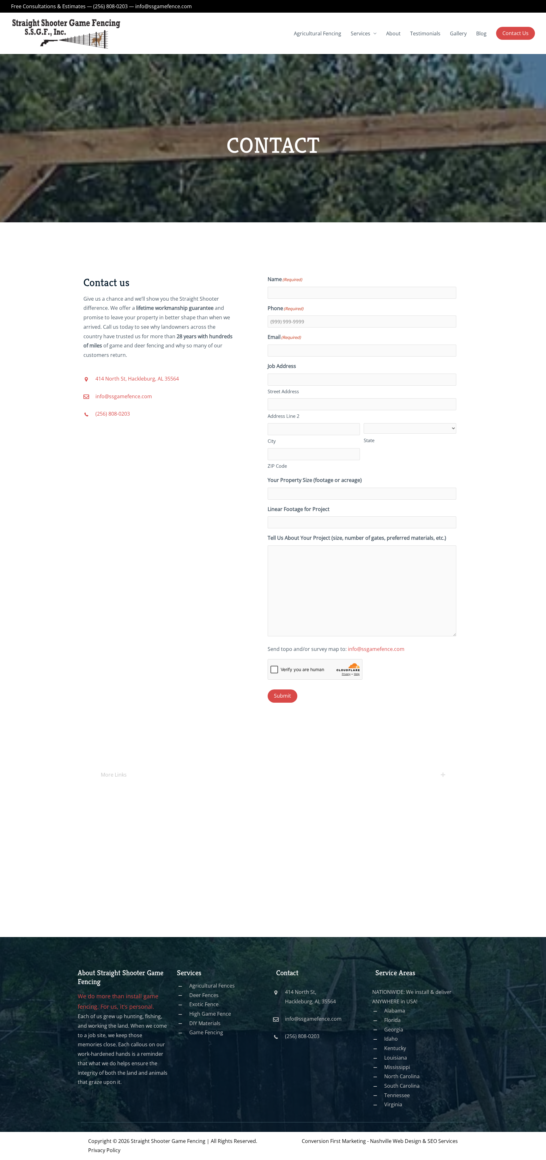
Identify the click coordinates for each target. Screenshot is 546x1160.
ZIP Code (277, 466)
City (272, 441)
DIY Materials (205, 1023)
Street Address (283, 391)
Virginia (393, 1104)
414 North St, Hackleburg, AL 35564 (137, 378)
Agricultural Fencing (317, 33)
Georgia (393, 1029)
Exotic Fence (204, 1004)
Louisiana (395, 1057)
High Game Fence (210, 1013)
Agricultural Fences (212, 985)
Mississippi (397, 1067)
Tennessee (397, 1095)
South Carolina (402, 1085)
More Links (114, 774)
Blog (481, 33)
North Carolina (402, 1076)
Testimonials (425, 33)
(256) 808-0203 (110, 6)
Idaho (391, 1038)
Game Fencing (206, 1032)
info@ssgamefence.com (163, 6)
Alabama (394, 1010)
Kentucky (395, 1048)
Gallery (458, 33)
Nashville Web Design (395, 1141)
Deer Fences (204, 995)
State (369, 440)
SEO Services (443, 1141)
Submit (282, 695)
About (393, 33)
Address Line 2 (284, 416)
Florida (392, 1020)
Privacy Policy (104, 1150)
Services (360, 33)
